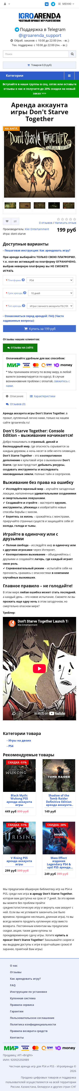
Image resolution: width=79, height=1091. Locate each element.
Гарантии (16, 1011)
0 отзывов (45, 223)
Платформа (14, 280)
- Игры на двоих (19, 740)
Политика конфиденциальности (33, 1024)
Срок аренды (15, 293)
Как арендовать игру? (25, 978)
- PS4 (10, 746)
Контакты (17, 1037)
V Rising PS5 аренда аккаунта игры (19, 861)
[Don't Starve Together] (39, 162)
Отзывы (15, 972)
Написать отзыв (65, 223)
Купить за (42, 329)
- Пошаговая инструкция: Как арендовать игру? (36, 250)
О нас (13, 965)
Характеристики (44, 396)
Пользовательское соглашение (32, 1018)
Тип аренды (15, 306)
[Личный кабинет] (7, 4)
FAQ (13, 985)
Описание (16, 396)
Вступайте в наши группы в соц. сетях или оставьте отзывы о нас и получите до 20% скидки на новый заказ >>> (39, 88)
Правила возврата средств (29, 1031)
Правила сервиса (22, 1005)
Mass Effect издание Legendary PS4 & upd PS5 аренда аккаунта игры (59, 862)
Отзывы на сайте (21, 347)
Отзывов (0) (17, 404)
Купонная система (22, 998)
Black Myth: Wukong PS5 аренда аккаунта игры (19, 800)
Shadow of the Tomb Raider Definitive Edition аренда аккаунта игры (59, 800)
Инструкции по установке (28, 992)
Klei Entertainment (37, 229)
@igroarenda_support (40, 35)
